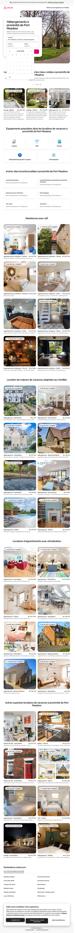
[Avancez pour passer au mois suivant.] (30, 51)
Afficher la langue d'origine (56, 2)
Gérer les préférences (58, 920)
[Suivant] (40, 84)
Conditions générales (42, 930)
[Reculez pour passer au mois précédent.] (9, 51)
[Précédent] (33, 84)
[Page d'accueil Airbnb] (8, 8)
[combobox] (23, 39)
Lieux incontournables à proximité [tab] (14, 871)
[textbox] (14, 46)
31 (9, 77)
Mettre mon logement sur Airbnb (57, 8)
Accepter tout (15, 920)
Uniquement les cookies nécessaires (37, 920)
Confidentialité (29, 930)
